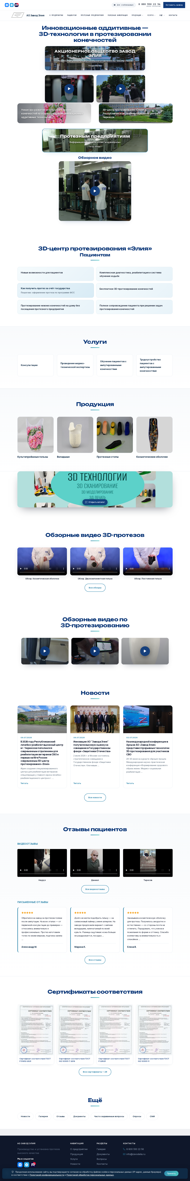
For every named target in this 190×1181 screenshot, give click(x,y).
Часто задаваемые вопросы (109, 1116)
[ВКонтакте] (7, 5)
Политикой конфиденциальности (47, 1175)
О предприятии (56, 15)
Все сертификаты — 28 (95, 1071)
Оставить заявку (174, 5)
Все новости (95, 797)
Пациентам (72, 15)
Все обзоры (95, 587)
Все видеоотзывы (95, 889)
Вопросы (102, 1159)
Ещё (161, 15)
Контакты (173, 15)
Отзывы (60, 1116)
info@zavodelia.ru (135, 1154)
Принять (171, 1173)
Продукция (136, 15)
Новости (95, 692)
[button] (69, 88)
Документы (79, 1116)
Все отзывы (95, 959)
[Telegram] (12, 5)
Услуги (150, 15)
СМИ (152, 1116)
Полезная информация (118, 15)
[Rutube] (16, 5)
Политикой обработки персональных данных (90, 1175)
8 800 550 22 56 (150, 4)
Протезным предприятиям (92, 15)
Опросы (137, 1116)
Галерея (43, 1116)
